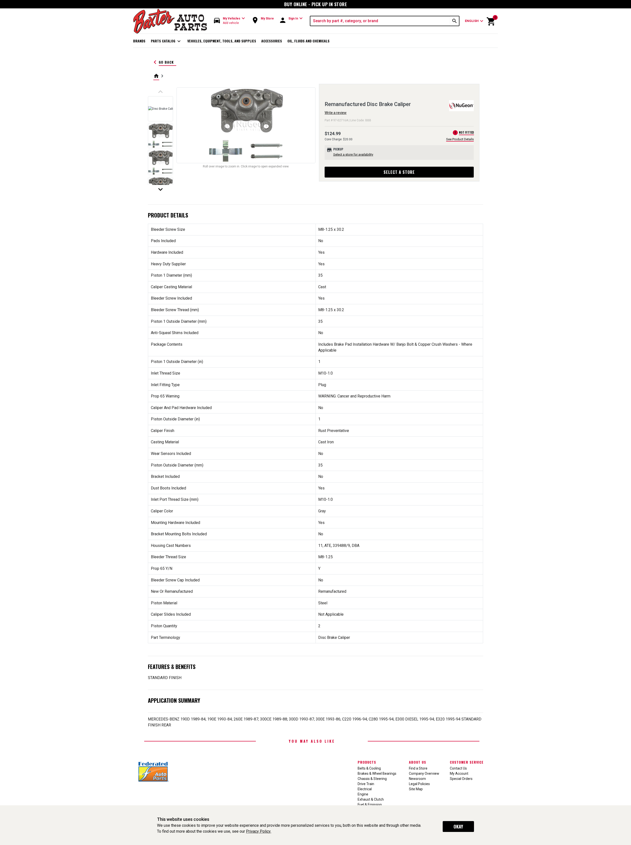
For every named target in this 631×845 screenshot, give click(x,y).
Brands (139, 40)
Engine (363, 794)
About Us (417, 762)
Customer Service (467, 762)
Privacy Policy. (258, 831)
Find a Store (418, 768)
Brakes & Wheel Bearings (377, 773)
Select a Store (399, 172)
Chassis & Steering (372, 779)
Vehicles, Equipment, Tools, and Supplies (221, 40)
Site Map (416, 789)
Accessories (271, 40)
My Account (459, 773)
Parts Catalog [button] (166, 41)
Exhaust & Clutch (371, 799)
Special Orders (461, 779)
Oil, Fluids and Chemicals (308, 40)
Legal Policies (419, 784)
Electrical (365, 789)
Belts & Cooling (369, 768)
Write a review (336, 113)
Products (367, 762)
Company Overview (424, 773)
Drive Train (366, 784)
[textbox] (380, 21)
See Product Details (460, 139)
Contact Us (458, 768)
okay (458, 826)
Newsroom (417, 779)
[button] (229, 20)
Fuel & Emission (370, 805)
